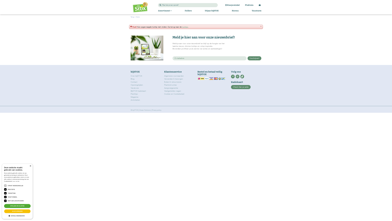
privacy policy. (250, 43)
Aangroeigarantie (171, 88)
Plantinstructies (170, 85)
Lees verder (15, 181)
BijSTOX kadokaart (138, 91)
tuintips (185, 27)
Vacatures (135, 88)
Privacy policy (156, 110)
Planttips (134, 94)
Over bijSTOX (136, 76)
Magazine (134, 97)
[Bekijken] (259, 5)
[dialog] (17, 191)
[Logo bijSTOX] (140, 7)
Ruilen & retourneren (172, 82)
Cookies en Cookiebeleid (174, 94)
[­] (233, 76)
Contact (134, 82)
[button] (17, 216)
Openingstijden (137, 85)
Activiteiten (135, 100)
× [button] (30, 166)
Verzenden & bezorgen (173, 79)
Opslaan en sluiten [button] (17, 206)
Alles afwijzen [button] (17, 211)
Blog (132, 79)
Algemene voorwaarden (174, 76)
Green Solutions (145, 110)
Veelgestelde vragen (172, 91)
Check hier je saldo (241, 87)
